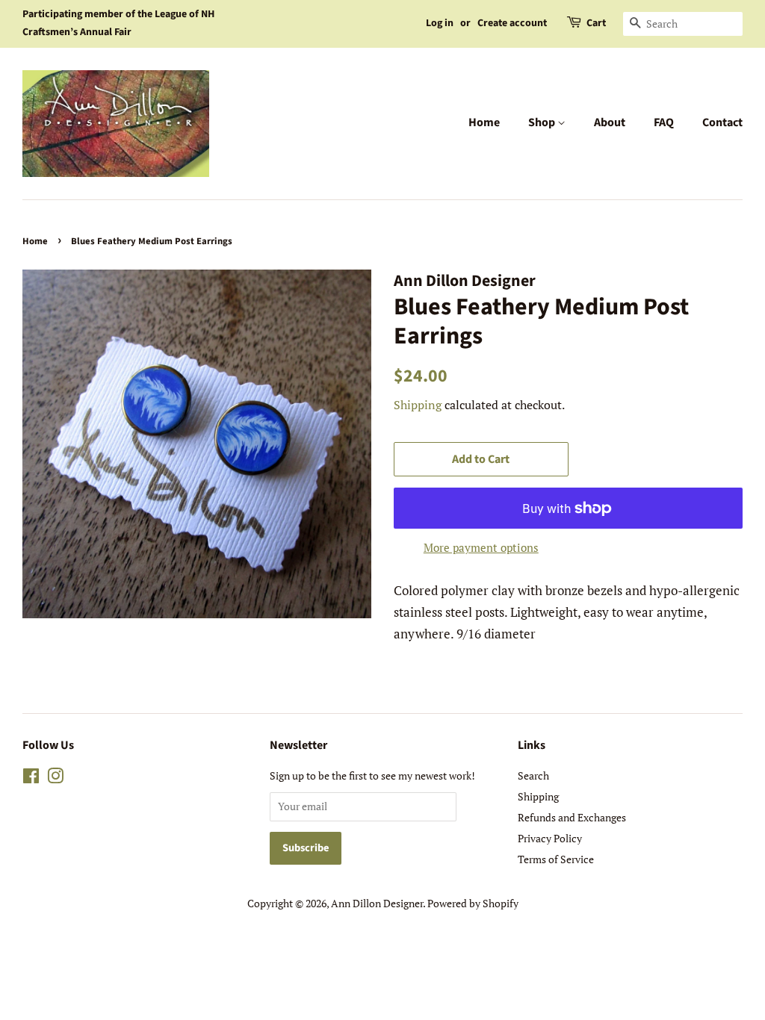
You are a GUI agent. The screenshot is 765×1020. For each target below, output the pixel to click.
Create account (512, 23)
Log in (439, 23)
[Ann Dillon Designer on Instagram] (55, 778)
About (609, 122)
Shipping (418, 405)
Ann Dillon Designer (377, 903)
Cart (596, 23)
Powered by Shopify (472, 903)
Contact (722, 122)
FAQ (664, 122)
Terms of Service (556, 859)
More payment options (481, 547)
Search (533, 775)
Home (484, 122)
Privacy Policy (550, 838)
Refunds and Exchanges (572, 817)
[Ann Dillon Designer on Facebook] (31, 778)
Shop (542, 122)
